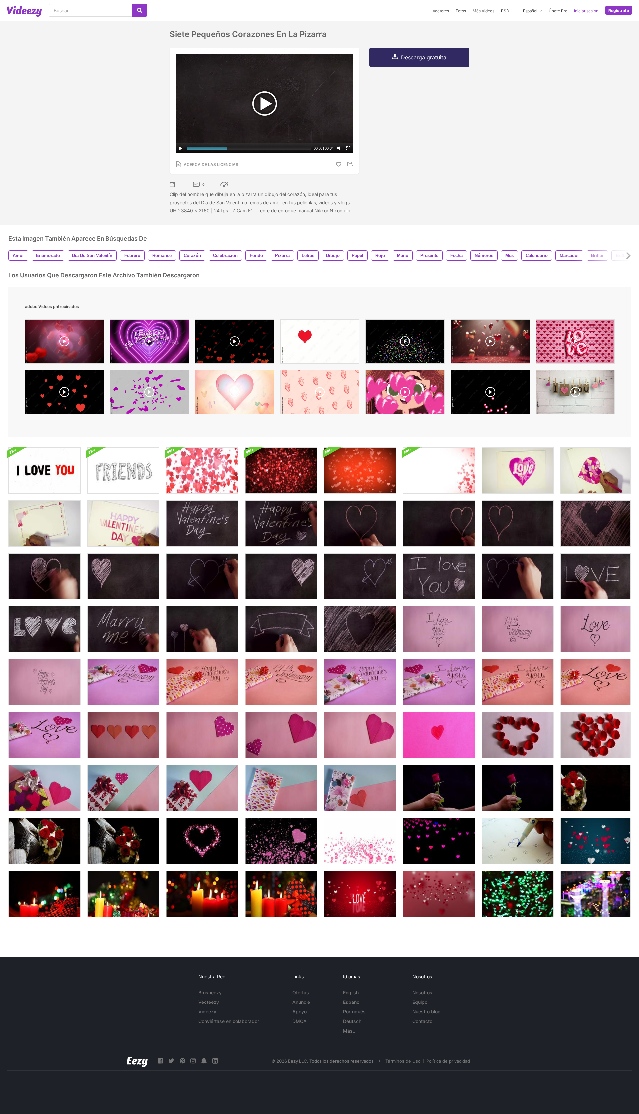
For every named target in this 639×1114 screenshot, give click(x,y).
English (351, 992)
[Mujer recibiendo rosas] (44, 841)
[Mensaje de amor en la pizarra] (595, 576)
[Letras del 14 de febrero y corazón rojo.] (518, 629)
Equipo (419, 1002)
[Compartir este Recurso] (351, 164)
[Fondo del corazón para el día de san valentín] (360, 470)
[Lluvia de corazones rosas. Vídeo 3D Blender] (149, 393)
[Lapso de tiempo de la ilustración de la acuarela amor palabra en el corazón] (518, 470)
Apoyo (299, 1011)
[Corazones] (64, 343)
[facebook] (160, 1061)
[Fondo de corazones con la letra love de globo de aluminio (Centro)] (575, 343)
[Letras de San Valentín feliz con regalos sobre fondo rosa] (360, 682)
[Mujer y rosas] (595, 788)
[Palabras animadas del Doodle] (123, 470)
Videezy (207, 1011)
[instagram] (193, 1061)
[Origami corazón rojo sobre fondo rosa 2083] (360, 735)
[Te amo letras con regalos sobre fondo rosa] (439, 682)
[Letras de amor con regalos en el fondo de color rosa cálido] (595, 682)
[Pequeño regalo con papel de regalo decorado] (281, 788)
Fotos (461, 10)
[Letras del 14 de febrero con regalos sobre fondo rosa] (123, 682)
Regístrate (618, 10)
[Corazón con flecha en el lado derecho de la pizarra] (360, 576)
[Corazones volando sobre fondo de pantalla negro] (281, 841)
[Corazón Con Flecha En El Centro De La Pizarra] (202, 576)
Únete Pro (558, 10)
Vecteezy (208, 1002)
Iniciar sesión (586, 10)
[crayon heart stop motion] (439, 735)
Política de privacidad (448, 1061)
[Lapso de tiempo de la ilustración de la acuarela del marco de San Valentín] (44, 523)
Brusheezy (210, 992)
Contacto (422, 1021)
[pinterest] (182, 1061)
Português (354, 1011)
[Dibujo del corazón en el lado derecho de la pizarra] (439, 523)
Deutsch (352, 1021)
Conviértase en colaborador (228, 1021)
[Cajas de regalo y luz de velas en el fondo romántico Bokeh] (123, 894)
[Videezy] (24, 11)
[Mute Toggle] (339, 148)
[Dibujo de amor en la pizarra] (44, 629)
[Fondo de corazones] (320, 343)
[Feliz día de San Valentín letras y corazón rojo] (44, 682)
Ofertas (300, 992)
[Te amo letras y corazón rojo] (439, 629)
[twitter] (171, 1061)
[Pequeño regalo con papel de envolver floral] (360, 788)
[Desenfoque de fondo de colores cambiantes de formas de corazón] (439, 841)
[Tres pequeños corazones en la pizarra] (202, 629)
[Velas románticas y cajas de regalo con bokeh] (202, 894)
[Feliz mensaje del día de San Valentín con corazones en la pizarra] (281, 523)
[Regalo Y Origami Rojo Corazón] (202, 788)
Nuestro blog (426, 1011)
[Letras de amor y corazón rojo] (595, 629)
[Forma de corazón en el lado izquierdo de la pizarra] (123, 576)
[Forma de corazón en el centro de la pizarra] (44, 576)
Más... (350, 1031)
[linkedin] (215, 1061)
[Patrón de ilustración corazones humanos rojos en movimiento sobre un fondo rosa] (320, 393)
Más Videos (483, 10)
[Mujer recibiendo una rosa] (439, 788)
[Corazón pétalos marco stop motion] (518, 735)
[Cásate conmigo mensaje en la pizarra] (123, 629)
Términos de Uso (403, 1061)
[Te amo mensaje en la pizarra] (439, 576)
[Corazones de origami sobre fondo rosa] (281, 735)
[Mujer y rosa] (518, 788)
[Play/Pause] (180, 148)
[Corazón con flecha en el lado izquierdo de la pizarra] (518, 576)
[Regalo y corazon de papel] (44, 788)
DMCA (299, 1021)
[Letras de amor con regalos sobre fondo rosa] (44, 735)
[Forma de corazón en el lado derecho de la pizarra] (281, 576)
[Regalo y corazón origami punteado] (123, 788)
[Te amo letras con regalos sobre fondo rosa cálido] (518, 682)
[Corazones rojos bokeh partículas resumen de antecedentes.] (439, 894)
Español (351, 1002)
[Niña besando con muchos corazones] (405, 393)
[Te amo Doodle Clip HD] (44, 470)
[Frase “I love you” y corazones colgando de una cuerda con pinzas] (575, 393)
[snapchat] (204, 1061)
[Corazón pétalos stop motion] (595, 735)
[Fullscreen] (348, 148)
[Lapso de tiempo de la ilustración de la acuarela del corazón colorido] (595, 470)
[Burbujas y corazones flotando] (360, 841)
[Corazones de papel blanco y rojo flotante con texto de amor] (360, 894)
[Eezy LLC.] (137, 1061)
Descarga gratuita (423, 57)
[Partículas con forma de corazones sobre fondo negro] (234, 343)
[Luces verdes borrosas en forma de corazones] (518, 894)
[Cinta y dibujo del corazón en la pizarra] (281, 629)
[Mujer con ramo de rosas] (123, 841)
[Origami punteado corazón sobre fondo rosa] (202, 735)
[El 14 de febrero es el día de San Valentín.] (518, 841)
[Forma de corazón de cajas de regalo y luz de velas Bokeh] (281, 894)
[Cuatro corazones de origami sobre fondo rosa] (123, 735)
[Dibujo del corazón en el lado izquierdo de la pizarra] (518, 523)
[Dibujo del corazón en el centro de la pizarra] (360, 523)
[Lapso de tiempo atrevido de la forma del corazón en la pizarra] (595, 523)
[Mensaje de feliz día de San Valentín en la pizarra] (202, 523)
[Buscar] (139, 10)
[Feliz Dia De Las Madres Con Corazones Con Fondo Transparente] (64, 393)
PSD (505, 10)
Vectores (441, 10)
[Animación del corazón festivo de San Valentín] (202, 841)
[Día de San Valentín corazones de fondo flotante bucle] (202, 470)
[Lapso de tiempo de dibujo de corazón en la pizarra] (360, 629)
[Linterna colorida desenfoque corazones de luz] (595, 894)
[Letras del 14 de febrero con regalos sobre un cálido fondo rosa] (281, 682)
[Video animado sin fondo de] (490, 393)
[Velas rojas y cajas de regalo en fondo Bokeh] (44, 894)
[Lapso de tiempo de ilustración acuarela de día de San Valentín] (123, 523)
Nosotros (422, 992)
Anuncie (301, 1002)
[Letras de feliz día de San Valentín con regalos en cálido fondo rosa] (202, 682)
